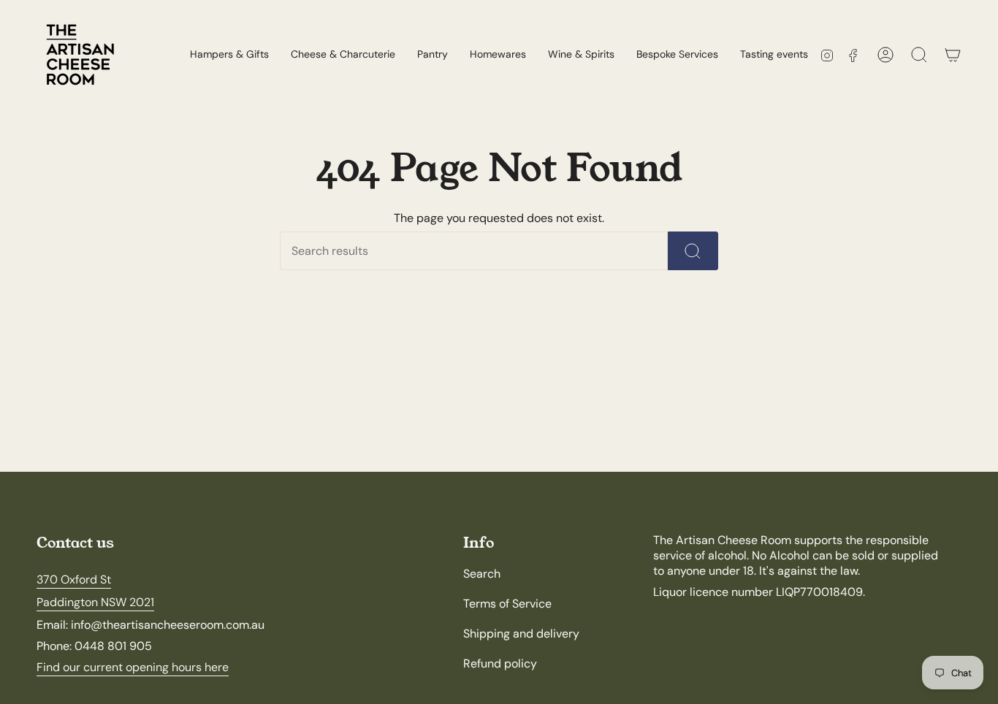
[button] (343, 55)
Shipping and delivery (521, 633)
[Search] (693, 251)
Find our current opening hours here (133, 667)
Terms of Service (507, 603)
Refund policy (500, 663)
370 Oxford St (74, 579)
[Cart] (953, 54)
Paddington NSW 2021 (95, 602)
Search (481, 573)
